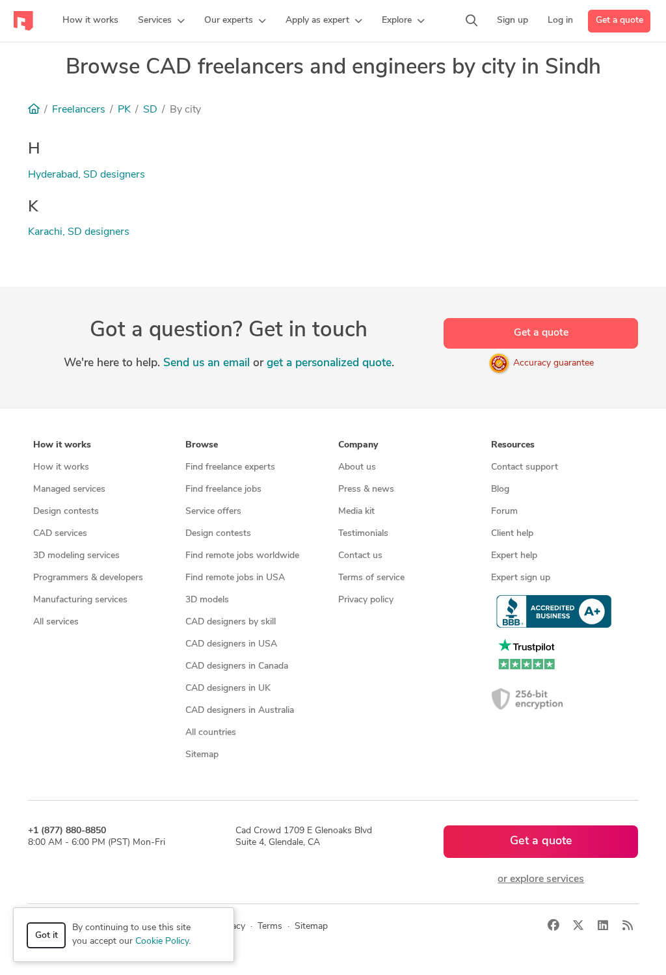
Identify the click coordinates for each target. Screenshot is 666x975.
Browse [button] (201, 445)
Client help (512, 534)
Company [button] (358, 445)
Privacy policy (365, 600)
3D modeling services (76, 556)
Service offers (213, 511)
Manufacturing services (80, 600)
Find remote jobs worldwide (242, 556)
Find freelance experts (230, 467)
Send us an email (206, 363)
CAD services (60, 534)
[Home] (34, 110)
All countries (210, 733)
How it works (61, 467)
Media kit (356, 511)
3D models (207, 600)
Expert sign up (520, 578)
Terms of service (371, 578)
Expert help (514, 556)
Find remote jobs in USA (235, 578)
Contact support (524, 467)
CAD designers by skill (230, 622)
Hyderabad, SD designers (86, 175)
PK (124, 110)
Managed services (69, 489)
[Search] (471, 21)
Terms (270, 926)
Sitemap (202, 755)
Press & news (366, 489)
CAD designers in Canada (236, 666)
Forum (504, 511)
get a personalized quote (329, 363)
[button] (161, 21)
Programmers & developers (88, 578)
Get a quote (619, 20)
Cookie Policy (162, 941)
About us (357, 467)
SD (150, 110)
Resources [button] (513, 445)
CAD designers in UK (228, 688)
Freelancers (78, 110)
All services (56, 622)
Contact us (360, 556)
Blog (500, 489)
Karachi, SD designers (78, 232)
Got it (46, 936)
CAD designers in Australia (239, 710)
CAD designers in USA (231, 644)
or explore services (541, 879)
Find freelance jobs (223, 489)
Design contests (66, 511)
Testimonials (363, 534)
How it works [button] (62, 445)
